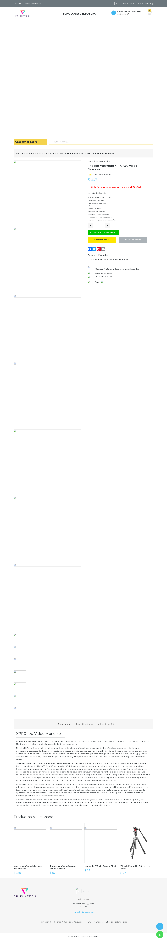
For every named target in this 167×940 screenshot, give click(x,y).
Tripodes (123, 259)
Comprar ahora (101, 240)
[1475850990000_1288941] (47, 194)
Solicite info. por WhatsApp (102, 232)
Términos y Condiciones (50, 922)
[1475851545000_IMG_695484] (47, 396)
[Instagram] (116, 3)
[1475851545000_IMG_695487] (47, 597)
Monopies (59, 153)
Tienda (27, 153)
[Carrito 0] (149, 12)
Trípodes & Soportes (42, 153)
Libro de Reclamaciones (116, 922)
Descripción (64, 724)
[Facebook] (111, 3)
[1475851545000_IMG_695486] (47, 530)
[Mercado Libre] (78, 889)
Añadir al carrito (133, 240)
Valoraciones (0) (106, 724)
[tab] (64, 724)
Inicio (18, 153)
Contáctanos (128, 3)
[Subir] (159, 916)
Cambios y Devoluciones (74, 922)
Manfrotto (103, 259)
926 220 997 (123, 14)
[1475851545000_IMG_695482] (47, 261)
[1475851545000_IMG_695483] (47, 328)
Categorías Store (26, 141)
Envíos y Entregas (96, 922)
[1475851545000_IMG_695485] (47, 463)
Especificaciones (84, 724)
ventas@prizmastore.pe (83, 912)
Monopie (113, 259)
